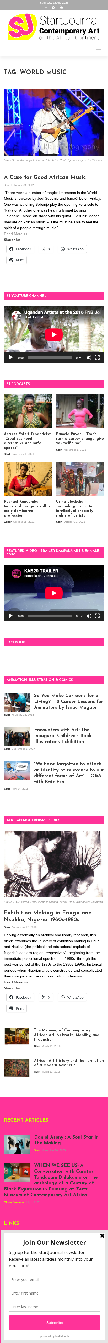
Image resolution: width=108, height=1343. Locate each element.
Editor (8, 521)
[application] (54, 334)
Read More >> (16, 234)
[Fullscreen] (97, 357)
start (7, 184)
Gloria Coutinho (14, 1202)
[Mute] (88, 357)
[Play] (10, 357)
